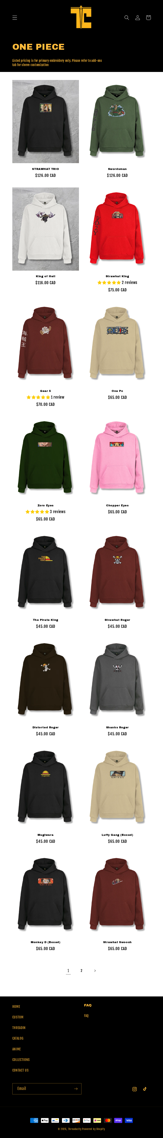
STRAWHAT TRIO (45, 169)
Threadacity (75, 1129)
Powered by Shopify (93, 1129)
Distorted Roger (45, 727)
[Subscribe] (75, 1089)
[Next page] (94, 970)
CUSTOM (18, 1017)
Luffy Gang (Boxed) (117, 835)
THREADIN (19, 1028)
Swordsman (117, 169)
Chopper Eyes (117, 505)
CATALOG (18, 1038)
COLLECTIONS (21, 1060)
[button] (14, 17)
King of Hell (45, 276)
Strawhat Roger (117, 620)
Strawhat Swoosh (117, 942)
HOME (16, 1006)
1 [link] (68, 970)
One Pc (117, 391)
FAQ (86, 1016)
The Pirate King (45, 620)
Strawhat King (117, 276)
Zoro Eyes (46, 505)
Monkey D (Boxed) (45, 942)
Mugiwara (45, 835)
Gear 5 (45, 391)
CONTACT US (20, 1070)
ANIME (16, 1049)
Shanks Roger (117, 727)
